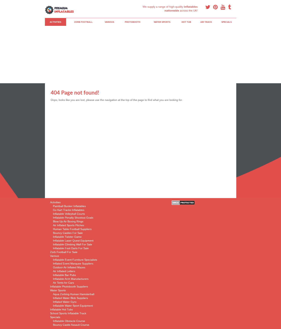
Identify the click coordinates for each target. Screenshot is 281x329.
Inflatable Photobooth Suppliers (69, 286)
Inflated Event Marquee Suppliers (73, 263)
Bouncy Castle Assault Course (71, 324)
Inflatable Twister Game (67, 236)
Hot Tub (186, 22)
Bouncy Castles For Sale (68, 232)
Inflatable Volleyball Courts (69, 213)
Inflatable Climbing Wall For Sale (72, 244)
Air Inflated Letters (64, 271)
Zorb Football (83, 22)
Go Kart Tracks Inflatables (68, 209)
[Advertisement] (154, 54)
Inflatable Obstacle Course (69, 320)
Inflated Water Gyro (64, 301)
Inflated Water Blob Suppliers (70, 298)
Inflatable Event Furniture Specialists (75, 259)
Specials (226, 22)
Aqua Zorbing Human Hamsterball (73, 294)
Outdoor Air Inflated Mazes (69, 267)
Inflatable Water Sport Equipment (73, 305)
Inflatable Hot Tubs (61, 309)
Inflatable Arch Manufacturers (71, 278)
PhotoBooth (132, 22)
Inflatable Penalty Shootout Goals (73, 217)
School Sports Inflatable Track (68, 313)
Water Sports (162, 22)
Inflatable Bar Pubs (64, 275)
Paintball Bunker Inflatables (69, 206)
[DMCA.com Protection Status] (183, 202)
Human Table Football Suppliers (72, 229)
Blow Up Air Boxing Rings (68, 221)
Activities (55, 22)
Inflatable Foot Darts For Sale (71, 248)
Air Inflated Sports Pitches (68, 225)
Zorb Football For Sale (63, 252)
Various (109, 22)
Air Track (206, 22)
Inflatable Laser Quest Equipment (73, 240)
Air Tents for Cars (63, 282)
